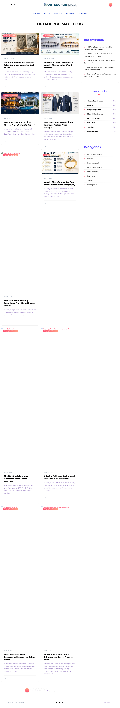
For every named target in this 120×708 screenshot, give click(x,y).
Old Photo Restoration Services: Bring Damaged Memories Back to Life (19, 65)
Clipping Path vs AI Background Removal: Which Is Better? (59, 477)
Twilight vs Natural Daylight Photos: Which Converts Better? (19, 123)
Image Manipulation (9, 35)
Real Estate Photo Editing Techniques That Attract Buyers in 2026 (19, 303)
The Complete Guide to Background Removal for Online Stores (19, 657)
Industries (47, 13)
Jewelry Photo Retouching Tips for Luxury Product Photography (59, 183)
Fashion (46, 155)
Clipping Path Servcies (10, 331)
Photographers (70, 13)
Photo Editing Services (10, 95)
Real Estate (36, 13)
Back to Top (107, 702)
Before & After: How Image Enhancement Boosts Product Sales (58, 657)
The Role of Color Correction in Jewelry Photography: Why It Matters (58, 65)
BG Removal (83, 13)
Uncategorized (48, 35)
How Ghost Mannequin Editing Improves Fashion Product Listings (58, 125)
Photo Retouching (93, 118)
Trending (90, 127)
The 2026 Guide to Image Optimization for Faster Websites (16, 479)
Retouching (58, 13)
